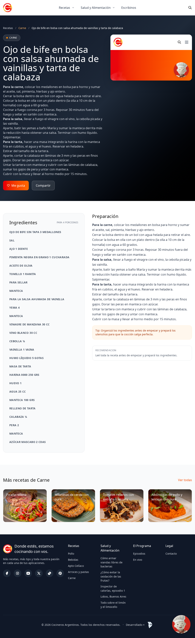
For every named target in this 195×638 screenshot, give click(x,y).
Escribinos (128, 8)
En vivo (137, 559)
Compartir (43, 185)
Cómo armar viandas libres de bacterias (111, 562)
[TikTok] (49, 573)
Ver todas (185, 480)
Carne (72, 578)
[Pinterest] (60, 573)
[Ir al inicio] (7, 7)
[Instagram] (17, 573)
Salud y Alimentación (96, 8)
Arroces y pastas (78, 572)
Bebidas (73, 559)
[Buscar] (190, 8)
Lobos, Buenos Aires (113, 596)
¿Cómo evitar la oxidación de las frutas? (111, 576)
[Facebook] (7, 573)
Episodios (139, 553)
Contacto (171, 553)
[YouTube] (28, 573)
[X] (39, 573)
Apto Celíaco (76, 566)
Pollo (71, 553)
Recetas (64, 8)
